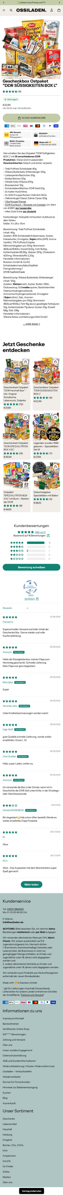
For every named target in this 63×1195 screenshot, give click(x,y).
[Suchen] (11, 10)
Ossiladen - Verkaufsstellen (17, 1071)
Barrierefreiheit (11, 1023)
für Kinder (8, 1166)
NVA (5, 1150)
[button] (10, 91)
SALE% (7, 1161)
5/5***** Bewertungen (14, 1034)
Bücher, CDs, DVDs (13, 1145)
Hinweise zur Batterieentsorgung (20, 1087)
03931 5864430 (15, 909)
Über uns (7, 1045)
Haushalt (7, 1129)
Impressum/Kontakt (13, 1018)
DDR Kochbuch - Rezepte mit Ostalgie (25, 204)
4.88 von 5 (40, 532)
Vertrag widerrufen (31, 1191)
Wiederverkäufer (12, 1076)
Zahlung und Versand (32, 994)
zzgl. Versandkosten (22, 108)
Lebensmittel (10, 1124)
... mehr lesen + (31, 323)
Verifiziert (29, 598)
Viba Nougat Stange (15, 201)
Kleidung (7, 1134)
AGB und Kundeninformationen (19, 1060)
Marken (7, 1177)
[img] (10, 617)
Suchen (7, 1092)
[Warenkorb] (59, 10)
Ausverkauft (9, 1103)
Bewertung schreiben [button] (31, 567)
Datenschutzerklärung (14, 1055)
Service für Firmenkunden (16, 1082)
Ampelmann (9, 1155)
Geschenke (9, 1118)
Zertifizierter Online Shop (16, 1029)
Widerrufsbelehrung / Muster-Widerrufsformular (29, 1066)
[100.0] (30, 587)
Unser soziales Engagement (17, 1050)
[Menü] (4, 10)
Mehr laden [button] (32, 884)
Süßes (6, 1171)
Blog (5, 1098)
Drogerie (7, 1140)
